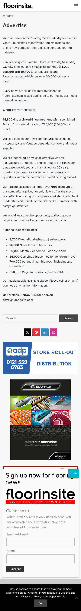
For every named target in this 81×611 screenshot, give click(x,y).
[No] (76, 597)
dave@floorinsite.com (18, 300)
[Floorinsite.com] (18, 5)
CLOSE (73, 473)
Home (9, 15)
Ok (40, 603)
